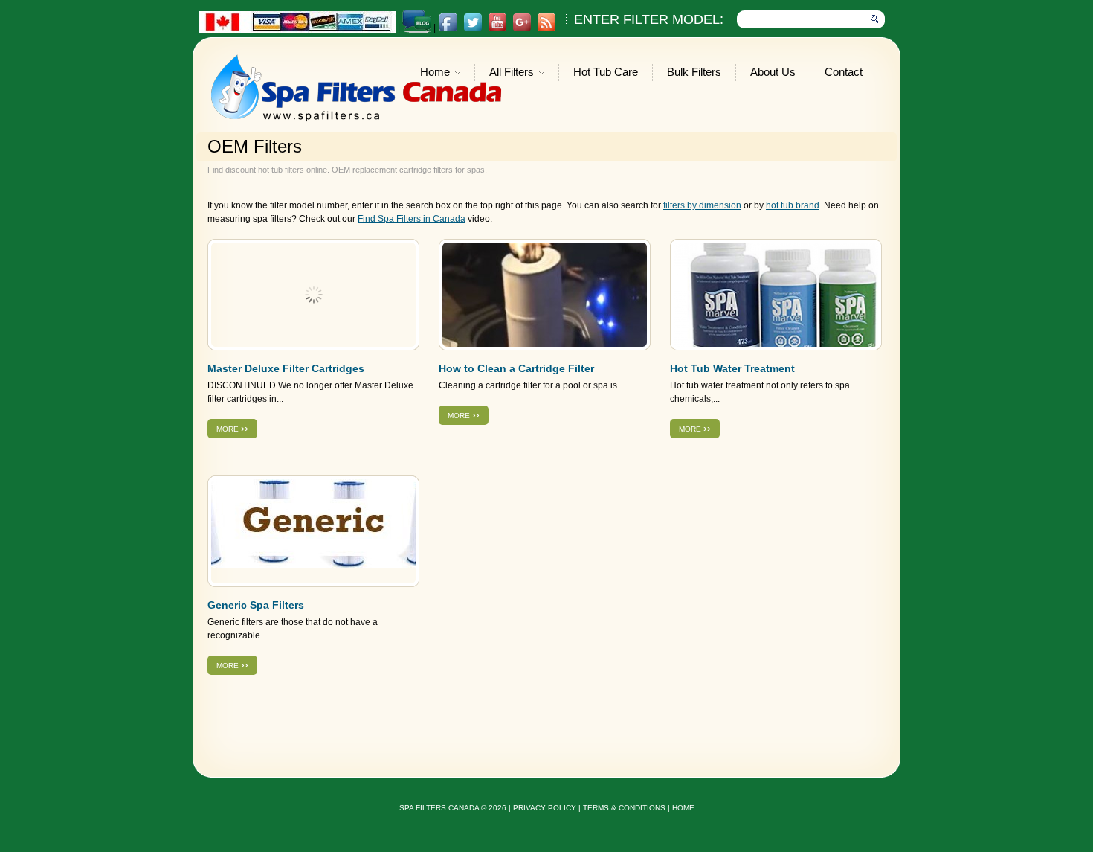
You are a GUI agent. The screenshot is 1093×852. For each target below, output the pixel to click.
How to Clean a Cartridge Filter (516, 368)
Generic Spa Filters (255, 605)
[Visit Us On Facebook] (448, 29)
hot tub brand (792, 205)
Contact (844, 71)
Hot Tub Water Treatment (732, 368)
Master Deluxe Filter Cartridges (285, 368)
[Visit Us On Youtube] (497, 29)
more (232, 428)
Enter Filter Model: (648, 19)
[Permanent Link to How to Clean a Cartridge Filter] (545, 294)
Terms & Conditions (624, 808)
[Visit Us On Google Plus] (521, 29)
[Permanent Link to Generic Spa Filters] (313, 531)
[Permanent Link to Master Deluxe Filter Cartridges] (313, 294)
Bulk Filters (694, 71)
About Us (773, 71)
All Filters (511, 73)
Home (435, 73)
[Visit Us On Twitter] (472, 29)
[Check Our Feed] (546, 29)
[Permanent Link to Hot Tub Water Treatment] (776, 294)
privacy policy (544, 808)
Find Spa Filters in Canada (411, 219)
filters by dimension (702, 205)
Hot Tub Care (605, 71)
